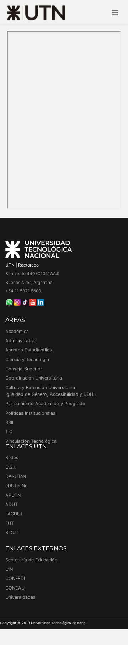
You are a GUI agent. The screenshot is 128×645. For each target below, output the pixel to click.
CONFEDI (15, 578)
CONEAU (15, 588)
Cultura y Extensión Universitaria (40, 387)
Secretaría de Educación (31, 560)
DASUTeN (15, 476)
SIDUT (11, 532)
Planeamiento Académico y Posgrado (45, 403)
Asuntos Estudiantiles (28, 350)
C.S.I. (10, 467)
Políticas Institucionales (30, 413)
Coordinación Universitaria (33, 378)
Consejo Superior (23, 369)
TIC (8, 432)
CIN (9, 569)
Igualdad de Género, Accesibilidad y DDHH (50, 394)
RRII (9, 422)
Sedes (11, 457)
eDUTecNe (16, 486)
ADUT (11, 504)
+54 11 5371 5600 (23, 291)
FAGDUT (14, 514)
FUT (9, 523)
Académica (17, 331)
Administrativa (20, 341)
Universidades (20, 597)
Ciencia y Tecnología (27, 359)
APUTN (13, 495)
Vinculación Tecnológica (31, 441)
